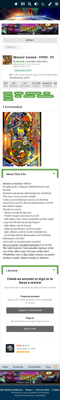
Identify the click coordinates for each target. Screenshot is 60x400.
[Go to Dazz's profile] (10, 348)
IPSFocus (18, 390)
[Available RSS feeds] (55, 367)
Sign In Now (30, 328)
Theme (28, 390)
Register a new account (30, 310)
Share (31, 40)
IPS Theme (5, 390)
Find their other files (36, 61)
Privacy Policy (42, 390)
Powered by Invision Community (30, 395)
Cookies (56, 390)
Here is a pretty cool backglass (21, 245)
